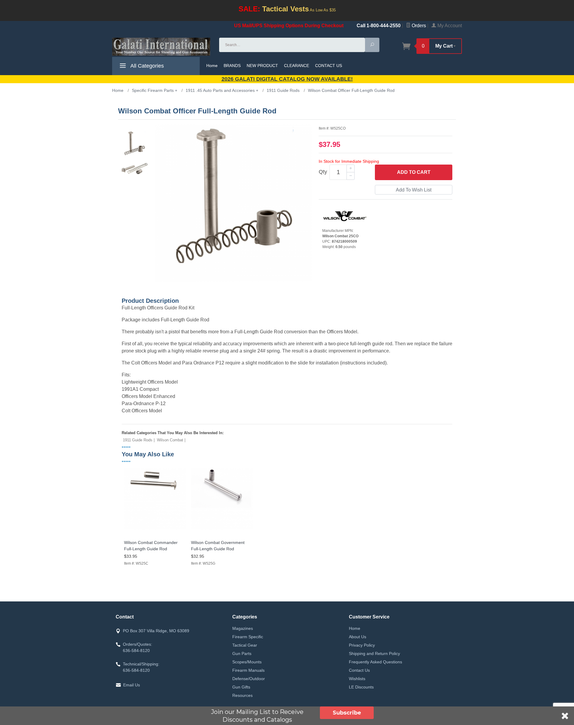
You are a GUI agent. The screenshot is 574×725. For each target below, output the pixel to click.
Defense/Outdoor (248, 678)
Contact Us (359, 670)
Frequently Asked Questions (375, 661)
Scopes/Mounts (247, 661)
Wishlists (357, 678)
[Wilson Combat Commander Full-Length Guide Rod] (155, 530)
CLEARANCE (296, 65)
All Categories (146, 66)
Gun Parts (241, 653)
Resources (242, 695)
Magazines (242, 628)
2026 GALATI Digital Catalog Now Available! (287, 79)
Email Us (131, 685)
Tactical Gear (244, 645)
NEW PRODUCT (262, 65)
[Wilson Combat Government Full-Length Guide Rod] (222, 530)
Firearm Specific (247, 636)
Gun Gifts (241, 687)
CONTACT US (328, 65)
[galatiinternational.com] (162, 47)
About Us (357, 636)
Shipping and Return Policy (374, 653)
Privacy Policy (362, 645)
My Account (449, 25)
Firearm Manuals (248, 670)
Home (212, 65)
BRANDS (232, 65)
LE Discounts (361, 687)
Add (413, 172)
